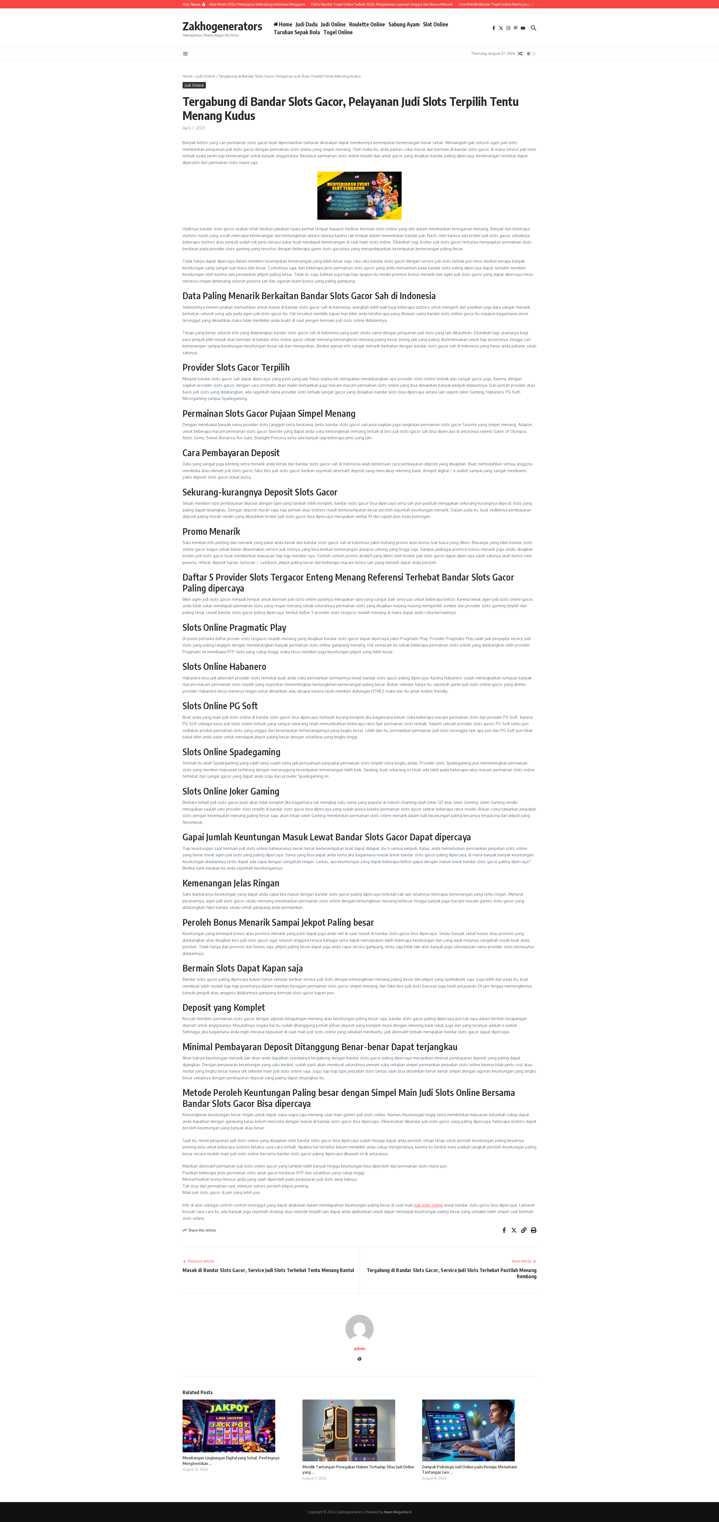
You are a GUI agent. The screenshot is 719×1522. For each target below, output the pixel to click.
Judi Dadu (307, 24)
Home (188, 76)
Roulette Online (367, 24)
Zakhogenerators (222, 26)
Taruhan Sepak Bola (297, 32)
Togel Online (338, 32)
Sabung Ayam (404, 24)
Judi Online (333, 24)
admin (359, 1348)
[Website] (359, 1359)
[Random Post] (520, 53)
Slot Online (435, 24)
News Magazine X (397, 1512)
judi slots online (428, 1205)
